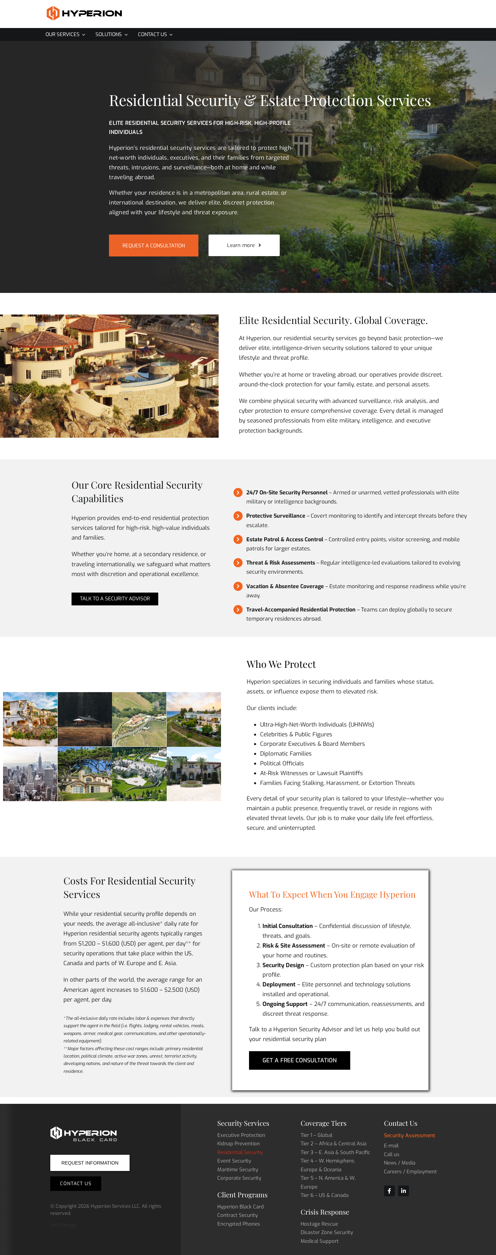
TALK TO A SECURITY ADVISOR (115, 598)
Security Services (243, 1122)
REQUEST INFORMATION (89, 1163)
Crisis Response (325, 1211)
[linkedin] (403, 1190)
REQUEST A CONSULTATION (153, 245)
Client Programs (242, 1194)
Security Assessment (409, 1135)
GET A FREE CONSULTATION (300, 1060)
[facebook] (389, 1190)
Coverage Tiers (324, 1122)
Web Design (63, 1225)
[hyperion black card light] (84, 1128)
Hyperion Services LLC (115, 1206)
